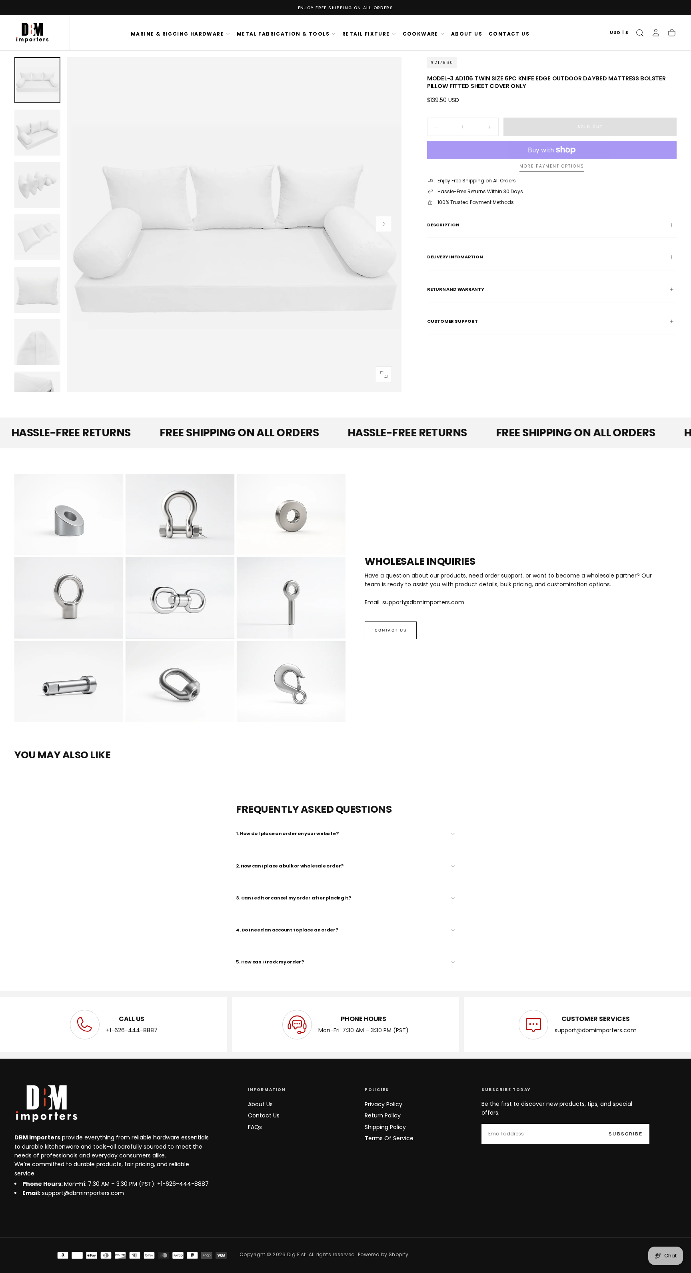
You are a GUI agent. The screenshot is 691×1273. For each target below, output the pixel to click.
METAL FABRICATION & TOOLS (283, 33)
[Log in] (656, 32)
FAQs (255, 1127)
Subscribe (626, 1134)
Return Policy (383, 1115)
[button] (619, 33)
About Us (260, 1104)
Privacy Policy (383, 1104)
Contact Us (264, 1115)
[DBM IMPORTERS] (46, 1103)
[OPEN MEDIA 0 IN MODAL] (384, 374)
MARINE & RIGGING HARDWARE (177, 33)
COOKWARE (420, 33)
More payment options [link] (551, 166)
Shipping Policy (385, 1127)
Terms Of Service (389, 1138)
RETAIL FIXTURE (366, 33)
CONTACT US (509, 33)
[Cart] (672, 32)
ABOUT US (466, 33)
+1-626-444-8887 (132, 1030)
